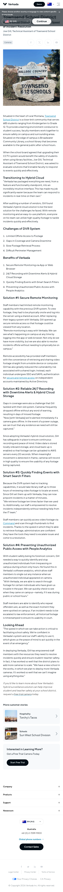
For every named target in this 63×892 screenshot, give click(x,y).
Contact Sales (31, 847)
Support (7, 802)
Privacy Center (30, 872)
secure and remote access (21, 378)
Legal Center (13, 872)
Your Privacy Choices (27, 879)
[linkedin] (48, 42)
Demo (39, 4)
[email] (56, 42)
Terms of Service (48, 872)
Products (7, 794)
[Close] (59, 12)
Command (9, 523)
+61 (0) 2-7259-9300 (31, 833)
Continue (42, 21)
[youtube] (41, 866)
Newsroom (8, 810)
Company (7, 786)
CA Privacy (45, 879)
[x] (39, 42)
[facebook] (31, 42)
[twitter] (28, 866)
